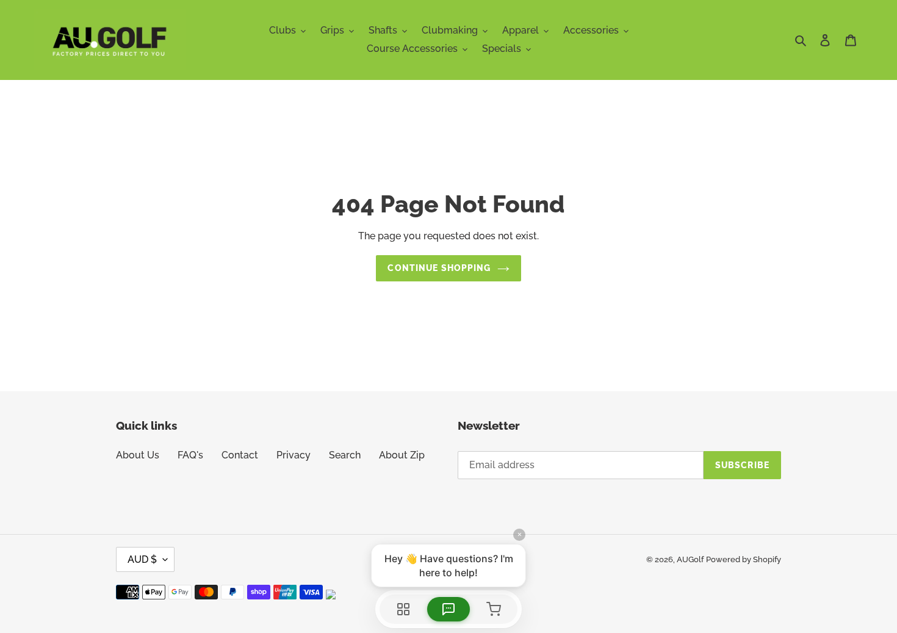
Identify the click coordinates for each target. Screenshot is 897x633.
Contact (240, 455)
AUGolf (690, 559)
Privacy (293, 455)
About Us (137, 455)
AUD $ (142, 559)
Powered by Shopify (743, 559)
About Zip (402, 455)
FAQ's (190, 455)
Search (345, 455)
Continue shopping (439, 268)
